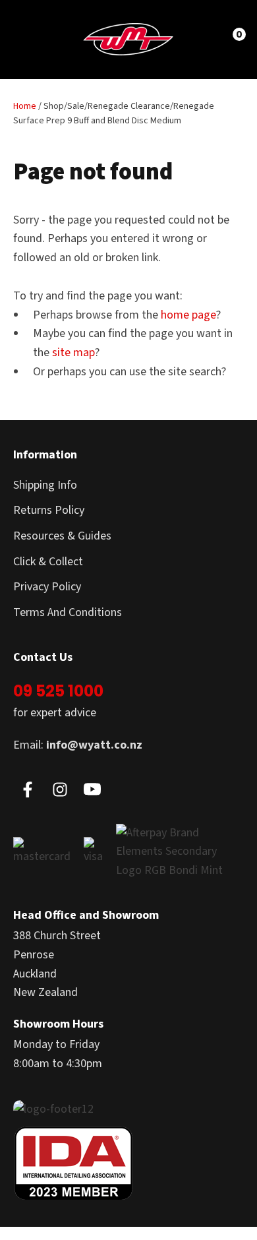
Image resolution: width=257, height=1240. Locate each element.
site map (73, 352)
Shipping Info (45, 485)
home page (188, 315)
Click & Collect (48, 561)
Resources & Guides (62, 536)
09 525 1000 (58, 691)
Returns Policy (48, 510)
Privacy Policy (47, 586)
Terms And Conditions (67, 612)
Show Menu (34, 39)
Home (24, 106)
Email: (77, 745)
